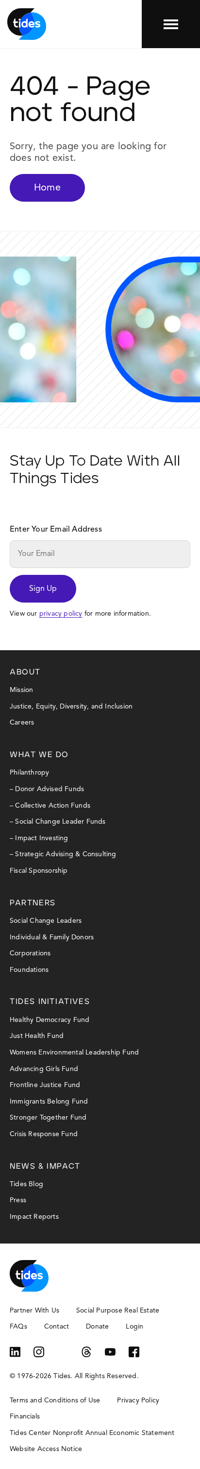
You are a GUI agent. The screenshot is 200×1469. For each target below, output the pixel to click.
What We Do (39, 755)
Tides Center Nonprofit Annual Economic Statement (92, 1433)
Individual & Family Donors (52, 937)
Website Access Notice (46, 1449)
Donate (97, 1326)
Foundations (29, 970)
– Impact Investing (39, 838)
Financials (25, 1416)
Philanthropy (29, 772)
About (25, 672)
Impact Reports (34, 1216)
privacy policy (61, 613)
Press (18, 1200)
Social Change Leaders (46, 920)
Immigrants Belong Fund (49, 1101)
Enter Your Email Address (56, 530)
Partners (33, 903)
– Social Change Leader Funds (58, 821)
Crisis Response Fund (44, 1134)
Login (134, 1326)
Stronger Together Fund (48, 1117)
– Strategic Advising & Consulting (63, 854)
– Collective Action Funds (50, 805)
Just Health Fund (37, 1036)
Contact (56, 1326)
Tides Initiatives (50, 1001)
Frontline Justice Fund (45, 1085)
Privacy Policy (138, 1400)
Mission (21, 690)
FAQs (18, 1326)
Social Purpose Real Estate (117, 1310)
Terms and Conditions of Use (55, 1400)
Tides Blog (26, 1184)
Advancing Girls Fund (44, 1069)
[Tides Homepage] (26, 24)
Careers (22, 722)
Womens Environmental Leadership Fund (74, 1052)
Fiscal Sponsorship (39, 870)
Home (47, 188)
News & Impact (45, 1166)
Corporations (30, 953)
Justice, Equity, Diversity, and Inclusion (71, 706)
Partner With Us (34, 1310)
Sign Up (43, 589)
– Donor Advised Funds (47, 789)
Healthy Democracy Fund (49, 1020)
